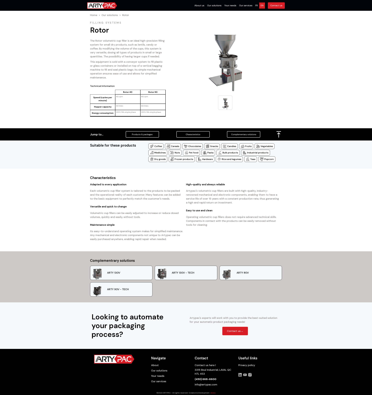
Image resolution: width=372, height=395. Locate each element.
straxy (213, 393)
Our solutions (110, 15)
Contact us (276, 5)
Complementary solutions (243, 134)
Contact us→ (235, 331)
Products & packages (142, 134)
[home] (102, 5)
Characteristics (193, 134)
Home (93, 15)
